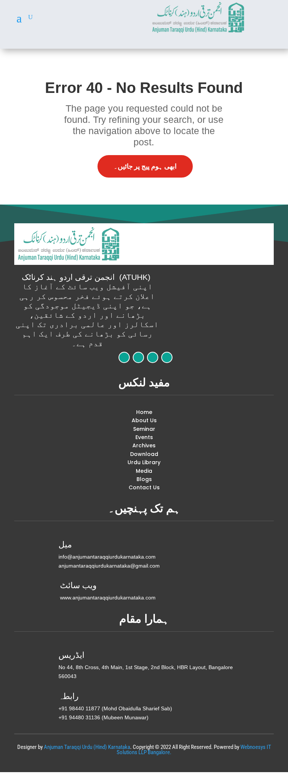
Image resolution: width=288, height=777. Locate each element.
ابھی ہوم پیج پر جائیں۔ (145, 166)
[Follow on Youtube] (166, 357)
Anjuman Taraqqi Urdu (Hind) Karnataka (87, 747)
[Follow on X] (138, 357)
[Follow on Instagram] (152, 357)
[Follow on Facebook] (124, 357)
